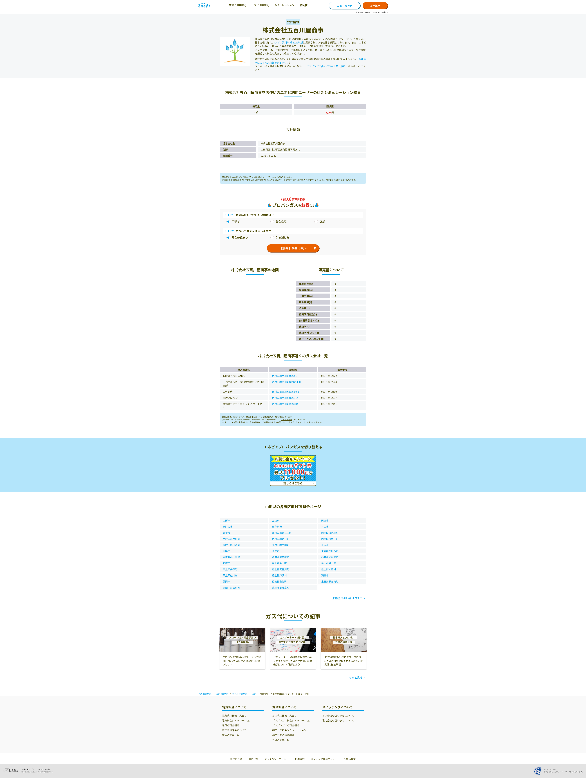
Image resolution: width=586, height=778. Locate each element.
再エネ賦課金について (234, 730)
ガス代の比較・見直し (284, 715)
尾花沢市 (277, 526)
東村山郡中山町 (280, 545)
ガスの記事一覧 (280, 740)
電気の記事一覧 (230, 735)
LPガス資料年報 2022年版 (288, 42)
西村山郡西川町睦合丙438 (286, 382)
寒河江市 (228, 526)
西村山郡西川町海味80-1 (285, 391)
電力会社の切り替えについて (338, 720)
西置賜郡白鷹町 (280, 557)
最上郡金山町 (279, 563)
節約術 (303, 5)
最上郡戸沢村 (279, 575)
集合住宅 (281, 221)
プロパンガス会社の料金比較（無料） (327, 66)
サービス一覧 (44, 769)
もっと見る (356, 677)
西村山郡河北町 (329, 532)
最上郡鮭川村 (230, 575)
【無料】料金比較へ (293, 248)
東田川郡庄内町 (329, 581)
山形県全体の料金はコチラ (346, 598)
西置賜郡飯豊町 (329, 557)
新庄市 (226, 563)
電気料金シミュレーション (236, 720)
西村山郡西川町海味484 (285, 404)
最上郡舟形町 (230, 569)
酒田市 (325, 575)
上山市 (275, 520)
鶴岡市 (226, 581)
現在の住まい (240, 237)
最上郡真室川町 (280, 569)
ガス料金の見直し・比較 (244, 693)
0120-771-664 (344, 5)
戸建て (236, 221)
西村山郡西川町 (231, 539)
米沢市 (325, 545)
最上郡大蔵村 (328, 569)
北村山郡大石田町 (282, 532)
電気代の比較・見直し (234, 715)
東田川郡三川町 (231, 587)
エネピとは (236, 759)
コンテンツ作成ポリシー (324, 759)
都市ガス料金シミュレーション (289, 730)
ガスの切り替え (260, 5)
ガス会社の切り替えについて (338, 715)
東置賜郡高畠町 (280, 587)
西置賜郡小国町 (231, 557)
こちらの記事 (286, 419)
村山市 (325, 526)
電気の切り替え (237, 5)
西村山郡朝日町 (280, 539)
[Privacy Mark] (538, 771)
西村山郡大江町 (329, 539)
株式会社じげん (28, 769)
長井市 (275, 551)
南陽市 (226, 551)
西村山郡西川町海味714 (285, 398)
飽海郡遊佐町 (279, 581)
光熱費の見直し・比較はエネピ (213, 693)
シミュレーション (284, 5)
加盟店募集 (350, 759)
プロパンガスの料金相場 (285, 725)
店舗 (322, 221)
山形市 (226, 520)
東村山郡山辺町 (231, 545)
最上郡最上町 (328, 563)
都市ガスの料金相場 (283, 735)
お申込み (375, 5)
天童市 (325, 520)
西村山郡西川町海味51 (284, 376)
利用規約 (300, 759)
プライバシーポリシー (276, 759)
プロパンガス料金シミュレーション (291, 720)
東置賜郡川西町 (329, 551)
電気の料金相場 (230, 725)
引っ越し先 (282, 237)
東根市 (226, 532)
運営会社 (253, 759)
